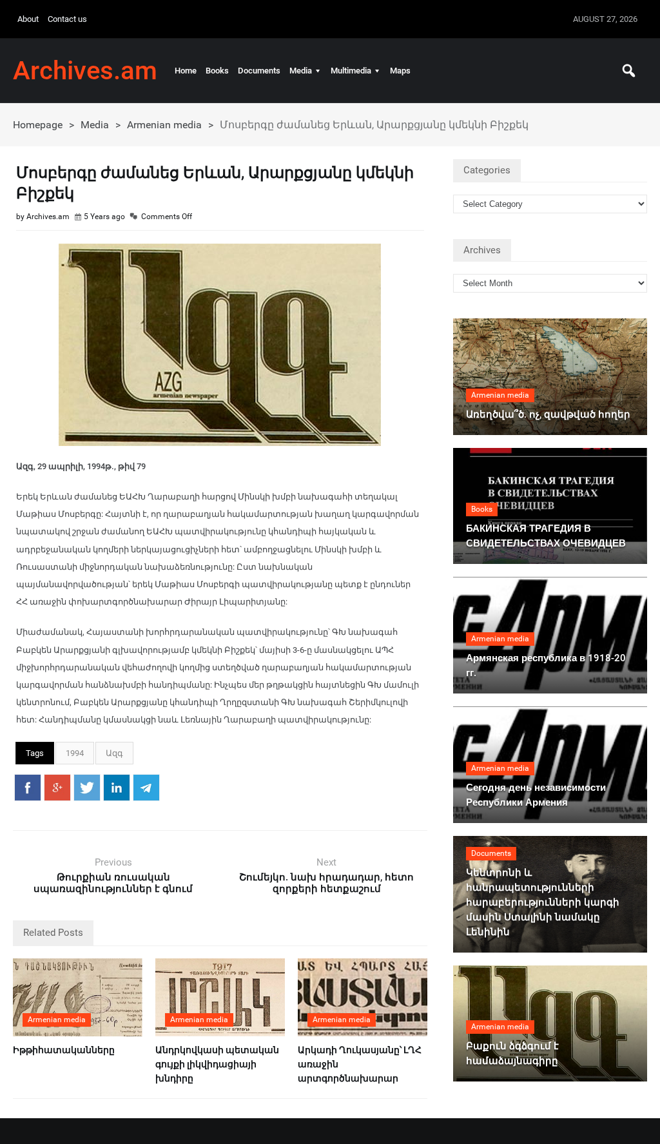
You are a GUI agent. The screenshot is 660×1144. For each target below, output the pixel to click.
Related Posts (53, 932)
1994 (75, 753)
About (28, 19)
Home (186, 70)
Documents (259, 70)
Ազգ (114, 753)
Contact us (67, 19)
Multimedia (351, 70)
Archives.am (85, 71)
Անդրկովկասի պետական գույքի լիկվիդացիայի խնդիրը (217, 1064)
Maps (400, 70)
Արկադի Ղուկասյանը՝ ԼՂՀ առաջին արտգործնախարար (360, 1064)
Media (300, 70)
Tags (35, 753)
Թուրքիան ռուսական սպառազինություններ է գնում (113, 883)
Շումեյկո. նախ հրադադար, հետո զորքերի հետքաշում (326, 883)
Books (217, 70)
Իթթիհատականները (64, 1050)
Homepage (38, 125)
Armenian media (164, 125)
